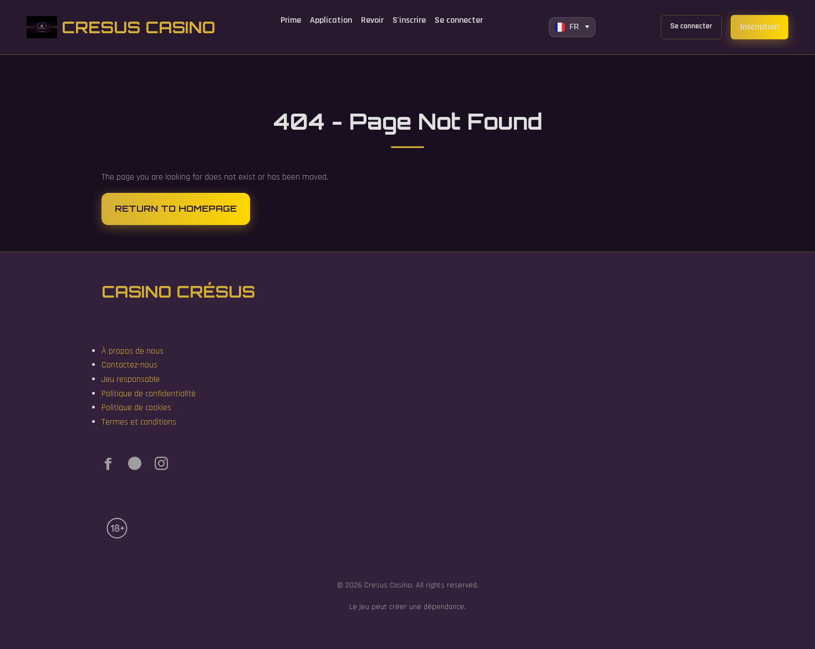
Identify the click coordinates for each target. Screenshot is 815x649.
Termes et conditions (138, 422)
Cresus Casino (138, 27)
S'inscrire (409, 20)
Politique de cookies (136, 407)
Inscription (759, 27)
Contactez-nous (129, 365)
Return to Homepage (176, 208)
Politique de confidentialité (148, 394)
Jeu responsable (130, 379)
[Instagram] (161, 466)
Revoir (372, 20)
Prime (291, 20)
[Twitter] (134, 466)
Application (331, 20)
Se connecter (459, 20)
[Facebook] (108, 466)
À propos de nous (132, 351)
